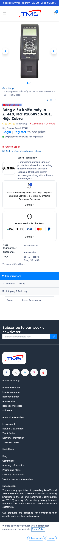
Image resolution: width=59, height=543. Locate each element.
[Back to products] (51, 100)
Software (7, 410)
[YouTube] (43, 372)
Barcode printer (10, 396)
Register (20, 132)
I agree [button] (51, 538)
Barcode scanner (11, 387)
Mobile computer (11, 392)
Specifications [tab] (13, 276)
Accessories (29, 252)
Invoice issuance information (17, 479)
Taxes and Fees (10, 442)
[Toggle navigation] (4, 14)
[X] (16, 372)
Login (6, 132)
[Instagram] (34, 372)
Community (8, 460)
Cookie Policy (38, 529)
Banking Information (13, 465)
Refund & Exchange (12, 428)
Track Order (8, 433)
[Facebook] (6, 372)
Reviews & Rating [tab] (15, 283)
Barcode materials (12, 405)
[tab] (29, 291)
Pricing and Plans (11, 470)
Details (29, 204)
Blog (4, 456)
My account (8, 424)
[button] (5, 51)
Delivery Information (13, 437)
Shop (11, 88)
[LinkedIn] (25, 372)
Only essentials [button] (36, 538)
